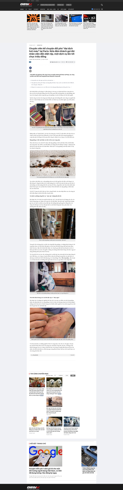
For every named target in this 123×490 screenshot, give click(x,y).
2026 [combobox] (67, 375)
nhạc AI (69, 4)
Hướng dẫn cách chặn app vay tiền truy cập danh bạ (42, 80)
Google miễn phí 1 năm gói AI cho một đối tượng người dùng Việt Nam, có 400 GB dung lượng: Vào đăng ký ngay (45, 470)
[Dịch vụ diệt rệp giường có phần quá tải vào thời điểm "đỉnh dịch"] (52, 224)
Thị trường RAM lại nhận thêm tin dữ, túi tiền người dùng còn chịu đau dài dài (61, 24)
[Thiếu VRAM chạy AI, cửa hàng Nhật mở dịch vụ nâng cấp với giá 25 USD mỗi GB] (89, 456)
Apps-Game (63, 9)
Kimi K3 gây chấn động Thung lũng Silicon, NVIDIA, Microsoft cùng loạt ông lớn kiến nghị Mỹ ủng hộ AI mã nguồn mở (89, 26)
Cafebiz (37, 0)
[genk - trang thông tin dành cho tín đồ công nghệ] (33, 488)
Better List (61, 4)
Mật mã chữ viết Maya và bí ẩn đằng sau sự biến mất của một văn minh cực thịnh (37, 429)
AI (26, 9)
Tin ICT (30, 9)
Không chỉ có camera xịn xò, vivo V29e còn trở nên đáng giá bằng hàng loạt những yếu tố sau (50, 87)
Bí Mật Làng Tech (96, 9)
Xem (73, 375)
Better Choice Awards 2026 (48, 4)
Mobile (22, 9)
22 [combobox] (55, 375)
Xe (58, 9)
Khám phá (42, 9)
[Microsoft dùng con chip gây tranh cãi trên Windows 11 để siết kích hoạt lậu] (75, 18)
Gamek (28, 0)
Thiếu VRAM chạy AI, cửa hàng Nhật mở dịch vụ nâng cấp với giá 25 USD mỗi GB (88, 470)
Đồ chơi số (71, 9)
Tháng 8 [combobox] (61, 375)
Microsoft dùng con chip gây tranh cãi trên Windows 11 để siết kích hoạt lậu (75, 24)
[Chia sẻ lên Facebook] (30, 68)
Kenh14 (32, 0)
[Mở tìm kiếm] (102, 5)
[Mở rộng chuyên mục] (102, 9)
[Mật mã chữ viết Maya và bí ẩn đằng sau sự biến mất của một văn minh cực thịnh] (37, 422)
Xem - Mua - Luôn (51, 9)
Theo (52, 355)
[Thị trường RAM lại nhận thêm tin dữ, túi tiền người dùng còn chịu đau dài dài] (61, 18)
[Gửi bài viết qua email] (30, 62)
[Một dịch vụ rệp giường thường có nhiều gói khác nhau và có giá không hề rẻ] (52, 277)
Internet (36, 9)
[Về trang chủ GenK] (26, 4)
